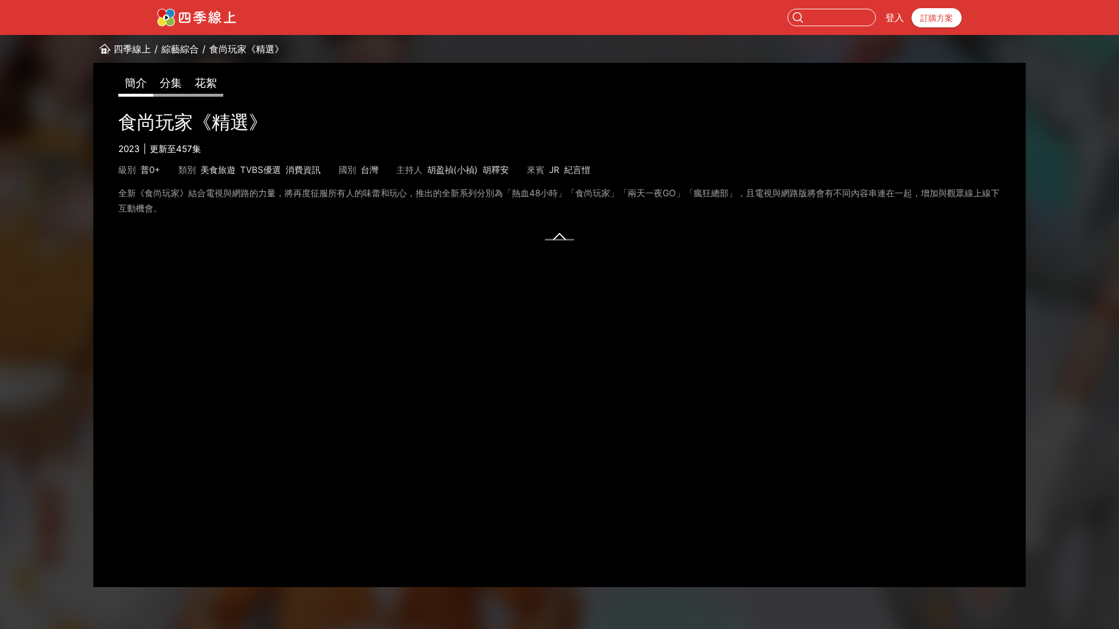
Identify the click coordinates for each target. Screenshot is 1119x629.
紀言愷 (577, 169)
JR (554, 169)
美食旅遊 (217, 169)
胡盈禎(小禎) (452, 169)
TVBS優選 (260, 169)
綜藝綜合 (180, 49)
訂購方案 (936, 18)
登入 (894, 17)
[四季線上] (196, 17)
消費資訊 (303, 169)
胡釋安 (496, 169)
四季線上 (132, 49)
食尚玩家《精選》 (246, 49)
